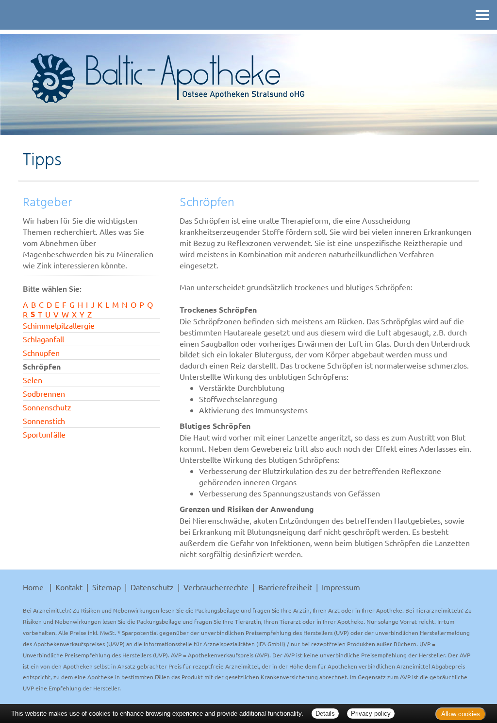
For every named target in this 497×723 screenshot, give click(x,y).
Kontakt (69, 587)
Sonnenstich (44, 420)
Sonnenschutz (47, 407)
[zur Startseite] (248, 78)
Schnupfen (41, 352)
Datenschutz (152, 587)
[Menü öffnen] (482, 15)
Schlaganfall (43, 339)
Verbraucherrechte (215, 587)
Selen (32, 380)
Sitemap (106, 587)
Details (325, 713)
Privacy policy (371, 713)
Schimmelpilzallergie (59, 325)
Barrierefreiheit (285, 587)
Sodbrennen (44, 393)
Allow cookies (460, 714)
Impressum (341, 587)
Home (33, 587)
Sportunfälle (44, 434)
